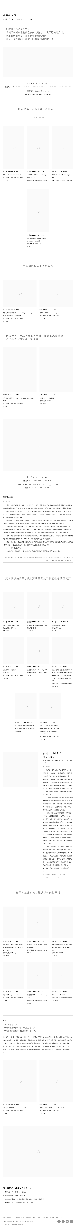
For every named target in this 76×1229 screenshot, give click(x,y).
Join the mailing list (71, 1221)
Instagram (59, 1221)
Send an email (67, 1221)
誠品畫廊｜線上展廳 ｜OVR (11, 4)
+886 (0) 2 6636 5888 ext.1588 (24, 1221)
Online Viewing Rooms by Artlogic (50, 1217)
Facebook (63, 1221)
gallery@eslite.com (9, 1221)
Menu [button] (71, 4)
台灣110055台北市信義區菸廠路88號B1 (14, 1224)
